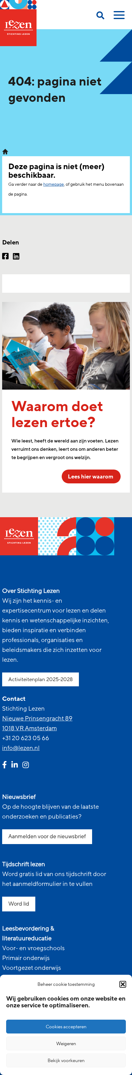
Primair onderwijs (26, 958)
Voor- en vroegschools (33, 948)
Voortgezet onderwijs (31, 968)
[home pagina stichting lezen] (5, 151)
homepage (53, 184)
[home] (18, 23)
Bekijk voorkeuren (66, 1060)
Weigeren (66, 1044)
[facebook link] (4, 766)
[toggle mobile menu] (118, 17)
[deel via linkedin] (16, 257)
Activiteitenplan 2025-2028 (40, 679)
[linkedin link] (14, 766)
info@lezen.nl (21, 748)
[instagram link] (25, 766)
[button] (123, 984)
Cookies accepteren (66, 1027)
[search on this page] (100, 16)
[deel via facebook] (5, 257)
